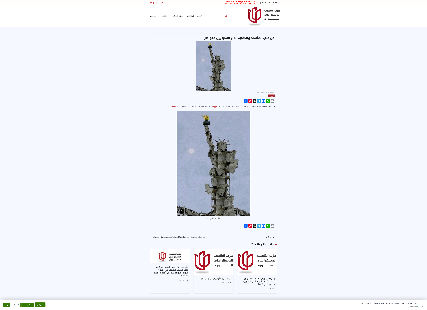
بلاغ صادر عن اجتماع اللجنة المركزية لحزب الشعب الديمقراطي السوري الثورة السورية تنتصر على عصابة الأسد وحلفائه (171, 271)
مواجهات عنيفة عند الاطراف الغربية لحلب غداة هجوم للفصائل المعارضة (179, 237)
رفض (6, 305)
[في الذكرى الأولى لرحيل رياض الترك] (213, 251)
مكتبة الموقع (178, 16)
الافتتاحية (190, 16)
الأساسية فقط (27, 305)
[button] (171, 16)
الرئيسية (200, 16)
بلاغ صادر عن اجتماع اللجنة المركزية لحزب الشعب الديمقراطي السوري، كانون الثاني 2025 (259, 281)
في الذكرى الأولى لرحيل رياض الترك (215, 278)
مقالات (164, 16)
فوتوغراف (271, 96)
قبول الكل (40, 305)
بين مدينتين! (270, 237)
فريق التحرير (260, 92)
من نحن (153, 16)
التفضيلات (15, 305)
